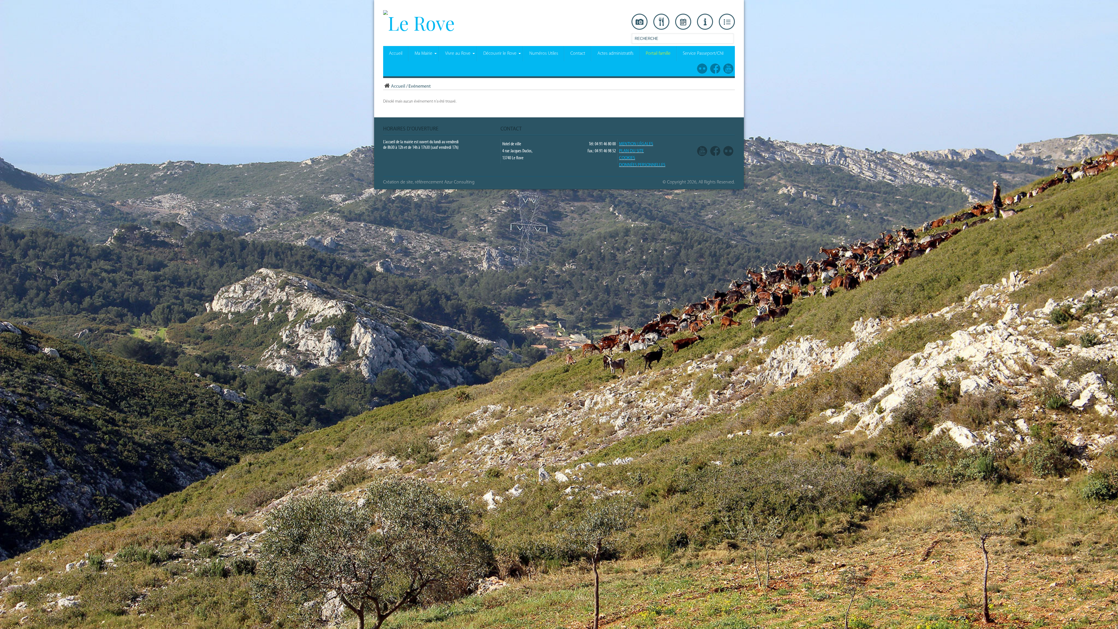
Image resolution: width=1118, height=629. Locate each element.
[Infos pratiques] (705, 22)
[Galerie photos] (639, 22)
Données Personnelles (642, 165)
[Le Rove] (419, 22)
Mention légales (636, 144)
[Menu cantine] (661, 22)
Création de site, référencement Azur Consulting (429, 182)
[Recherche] (729, 39)
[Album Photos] (728, 151)
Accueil (398, 86)
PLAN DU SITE (631, 151)
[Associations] (727, 22)
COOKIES (627, 158)
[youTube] (702, 151)
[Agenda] (683, 22)
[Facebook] (715, 151)
